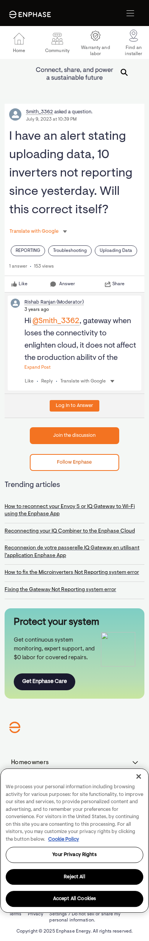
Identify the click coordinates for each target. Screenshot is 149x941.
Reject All (74, 876)
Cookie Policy (63, 839)
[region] (74, 840)
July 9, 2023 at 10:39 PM (51, 119)
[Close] (138, 776)
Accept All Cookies (74, 899)
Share (118, 284)
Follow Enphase (74, 462)
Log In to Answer (74, 405)
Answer (67, 284)
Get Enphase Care (44, 682)
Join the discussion (74, 435)
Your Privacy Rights (74, 854)
